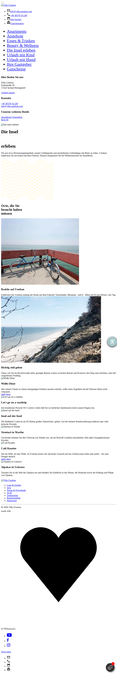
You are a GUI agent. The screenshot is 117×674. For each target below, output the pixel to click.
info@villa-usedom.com (12, 106)
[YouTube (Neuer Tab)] (9, 636)
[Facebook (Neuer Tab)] (8, 641)
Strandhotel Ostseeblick (11, 117)
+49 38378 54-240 (9, 103)
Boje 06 (4, 120)
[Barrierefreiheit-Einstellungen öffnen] (112, 341)
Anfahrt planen (8, 92)
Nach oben (6, 652)
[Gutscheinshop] (8, 670)
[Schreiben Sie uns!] (8, 658)
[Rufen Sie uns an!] (8, 662)
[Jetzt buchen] (8, 666)
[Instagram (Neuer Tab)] (8, 646)
